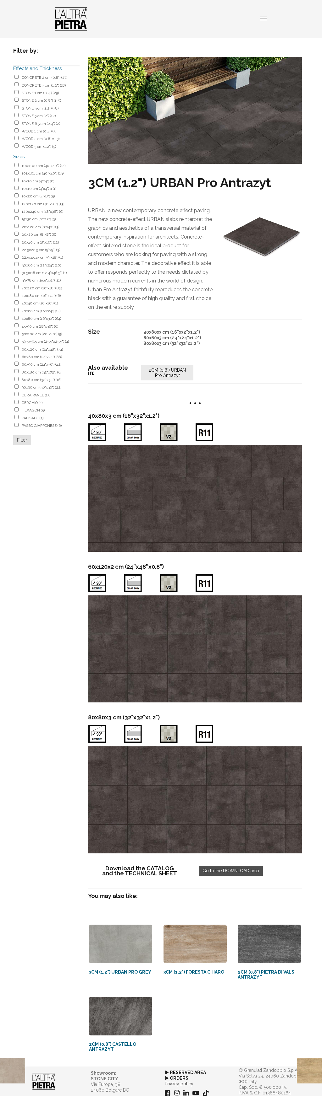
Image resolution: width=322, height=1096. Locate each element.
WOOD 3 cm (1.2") (39, 146)
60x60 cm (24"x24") (42, 357)
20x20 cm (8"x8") (39, 234)
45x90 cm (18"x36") (40, 326)
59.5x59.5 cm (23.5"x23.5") (45, 341)
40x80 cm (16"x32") (41, 318)
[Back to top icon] (291, 1083)
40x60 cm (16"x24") (41, 311)
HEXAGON (33, 410)
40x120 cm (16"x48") (42, 288)
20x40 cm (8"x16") (40, 242)
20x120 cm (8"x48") (40, 227)
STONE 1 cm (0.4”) (40, 93)
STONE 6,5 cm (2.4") (41, 123)
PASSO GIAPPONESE (42, 425)
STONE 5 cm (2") (39, 116)
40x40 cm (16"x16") (40, 303)
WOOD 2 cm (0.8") (40, 139)
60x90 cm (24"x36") (41, 364)
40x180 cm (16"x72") (41, 295)
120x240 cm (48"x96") (42, 211)
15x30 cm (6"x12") (39, 219)
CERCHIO (32, 402)
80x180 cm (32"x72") (41, 372)
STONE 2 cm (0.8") (41, 100)
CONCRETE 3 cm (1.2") (44, 85)
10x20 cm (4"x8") (38, 196)
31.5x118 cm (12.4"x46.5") (44, 273)
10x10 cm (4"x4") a (39, 188)
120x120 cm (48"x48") (43, 204)
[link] (195, 110)
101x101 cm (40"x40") (43, 173)
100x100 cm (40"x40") (43, 166)
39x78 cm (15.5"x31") (41, 280)
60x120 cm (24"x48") (42, 349)
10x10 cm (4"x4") (38, 181)
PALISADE (32, 418)
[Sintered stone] (71, 19)
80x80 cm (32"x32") (41, 380)
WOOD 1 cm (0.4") (39, 131)
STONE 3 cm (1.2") (40, 108)
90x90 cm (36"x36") (41, 387)
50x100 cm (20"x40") (42, 334)
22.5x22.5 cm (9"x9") (41, 250)
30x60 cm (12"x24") (41, 265)
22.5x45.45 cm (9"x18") (42, 257)
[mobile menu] (263, 18)
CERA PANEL (36, 395)
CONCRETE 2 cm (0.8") (44, 77)
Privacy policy (179, 1083)
